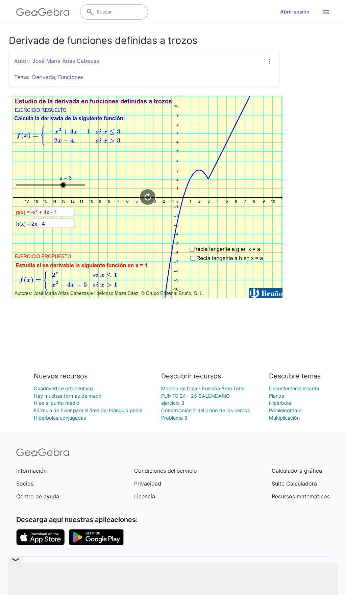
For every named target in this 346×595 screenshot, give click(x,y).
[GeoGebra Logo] (42, 12)
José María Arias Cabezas (65, 60)
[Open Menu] (326, 12)
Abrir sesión (295, 12)
